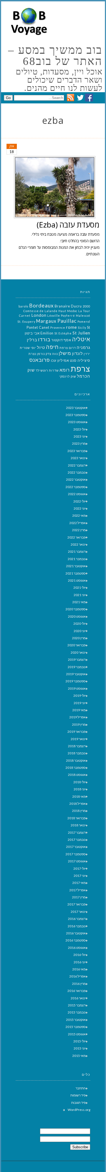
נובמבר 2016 (77, 926)
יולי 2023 (79, 429)
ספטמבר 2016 (76, 940)
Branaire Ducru (68, 306)
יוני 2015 (80, 1048)
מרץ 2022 (79, 530)
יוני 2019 (80, 703)
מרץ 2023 (79, 443)
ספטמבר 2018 (76, 768)
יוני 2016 (80, 962)
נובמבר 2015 (77, 1012)
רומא (65, 369)
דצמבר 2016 (77, 919)
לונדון (77, 353)
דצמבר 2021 (77, 551)
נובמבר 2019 (77, 667)
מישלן (65, 353)
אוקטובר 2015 (76, 1020)
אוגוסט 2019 (77, 688)
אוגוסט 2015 (77, 1034)
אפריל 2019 (77, 717)
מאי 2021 (79, 602)
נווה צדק (52, 353)
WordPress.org (79, 1110)
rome (71, 327)
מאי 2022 (79, 515)
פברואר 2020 (76, 645)
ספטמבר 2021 (76, 573)
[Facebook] (89, 100)
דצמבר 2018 (77, 746)
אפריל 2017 (77, 890)
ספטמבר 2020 (76, 609)
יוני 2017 (80, 876)
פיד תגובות (78, 1103)
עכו (54, 360)
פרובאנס (39, 360)
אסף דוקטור (61, 340)
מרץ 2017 (79, 897)
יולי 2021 (79, 587)
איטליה (81, 339)
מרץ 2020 (79, 638)
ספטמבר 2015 (76, 1027)
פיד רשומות (78, 1095)
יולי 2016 (79, 955)
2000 (86, 306)
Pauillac (67, 321)
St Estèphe (63, 333)
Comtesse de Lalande (40, 311)
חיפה (52, 346)
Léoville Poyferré (61, 315)
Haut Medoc (67, 311)
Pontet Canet (38, 327)
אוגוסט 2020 (77, 616)
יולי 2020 (79, 623)
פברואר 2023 (76, 451)
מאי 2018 (79, 796)
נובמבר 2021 (77, 559)
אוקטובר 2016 (76, 933)
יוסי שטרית (28, 347)
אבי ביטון (32, 333)
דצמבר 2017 (77, 832)
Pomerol (83, 321)
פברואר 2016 (76, 991)
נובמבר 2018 (77, 753)
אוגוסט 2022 (77, 494)
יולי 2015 (79, 1041)
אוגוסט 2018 (77, 775)
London (38, 315)
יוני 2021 (80, 595)
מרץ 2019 (79, 724)
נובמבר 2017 (77, 840)
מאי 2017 (79, 883)
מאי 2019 (79, 710)
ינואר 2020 (78, 652)
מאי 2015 (79, 1056)
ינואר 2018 (78, 825)
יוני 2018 (80, 789)
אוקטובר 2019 (76, 674)
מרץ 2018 (79, 811)
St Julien (81, 332)
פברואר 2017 (76, 904)
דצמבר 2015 (77, 1005)
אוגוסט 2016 (77, 948)
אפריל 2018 (77, 804)
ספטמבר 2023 (76, 415)
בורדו (44, 339)
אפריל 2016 (77, 976)
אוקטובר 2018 (76, 760)
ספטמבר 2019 (76, 681)
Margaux (46, 321)
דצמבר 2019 (77, 659)
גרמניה (83, 347)
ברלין (32, 339)
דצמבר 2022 (77, 465)
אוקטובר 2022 (76, 479)
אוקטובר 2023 (76, 408)
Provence (57, 327)
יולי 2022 (79, 501)
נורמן (41, 353)
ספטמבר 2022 (76, 487)
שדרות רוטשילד (47, 370)
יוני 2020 (80, 631)
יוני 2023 (80, 436)
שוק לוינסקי (67, 376)
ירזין (87, 353)
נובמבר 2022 (77, 472)
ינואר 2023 (78, 458)
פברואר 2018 (76, 818)
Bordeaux (41, 305)
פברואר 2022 (76, 537)
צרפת (80, 368)
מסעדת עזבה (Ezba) (68, 224)
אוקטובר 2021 (76, 566)
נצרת (32, 353)
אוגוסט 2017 (77, 861)
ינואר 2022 (78, 544)
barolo (23, 306)
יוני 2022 (80, 508)
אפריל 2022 (77, 523)
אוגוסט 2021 (77, 580)
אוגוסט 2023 (77, 422)
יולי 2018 (79, 782)
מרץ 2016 (79, 984)
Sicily (82, 327)
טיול (41, 347)
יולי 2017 (79, 868)
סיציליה (83, 360)
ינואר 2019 (78, 739)
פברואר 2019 (76, 731)
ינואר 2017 (78, 912)
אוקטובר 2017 (76, 847)
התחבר (81, 1088)
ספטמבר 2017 (76, 854)
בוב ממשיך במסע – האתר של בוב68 (55, 55)
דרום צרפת (68, 347)
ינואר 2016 (78, 998)
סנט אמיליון (67, 360)
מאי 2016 (79, 969)
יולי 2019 (79, 695)
